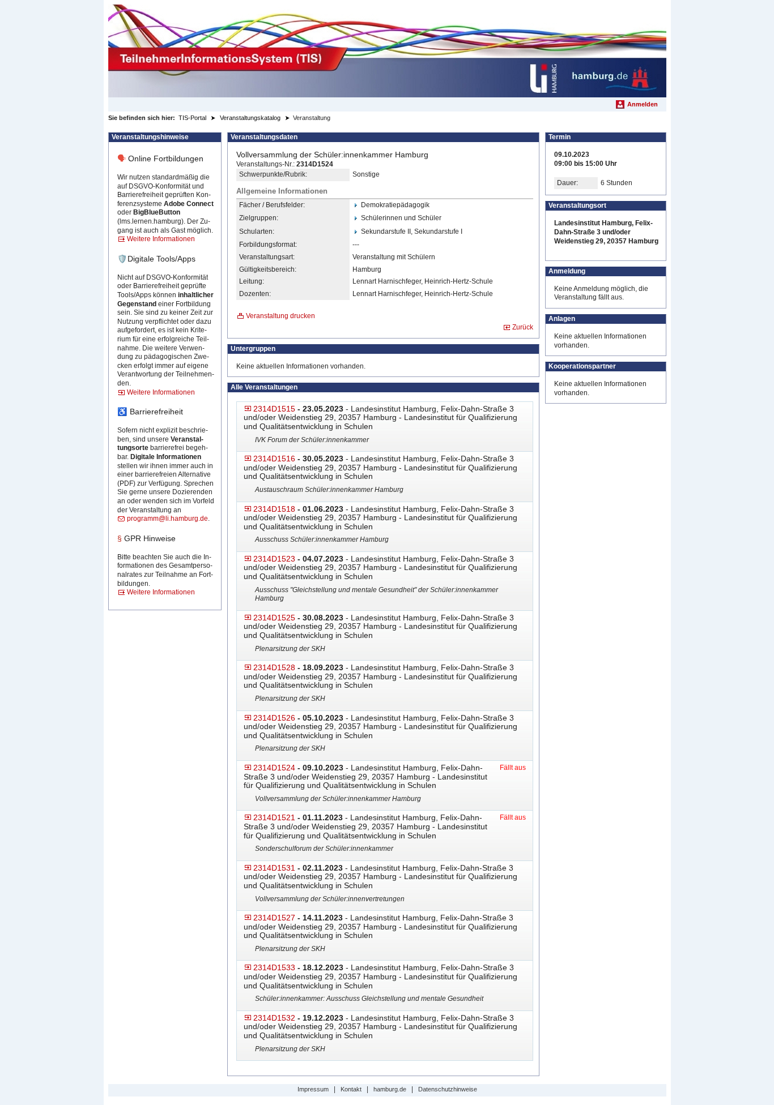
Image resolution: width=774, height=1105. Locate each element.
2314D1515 (274, 408)
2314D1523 (274, 558)
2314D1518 (274, 508)
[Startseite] (387, 51)
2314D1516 (274, 458)
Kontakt (351, 1089)
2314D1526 (274, 717)
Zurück (522, 327)
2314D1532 (274, 1017)
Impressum (313, 1089)
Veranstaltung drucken (280, 316)
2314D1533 (274, 967)
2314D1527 (274, 917)
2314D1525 (274, 617)
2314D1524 (274, 767)
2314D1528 (274, 667)
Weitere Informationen (161, 239)
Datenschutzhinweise (447, 1089)
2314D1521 (274, 817)
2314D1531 (274, 867)
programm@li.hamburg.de (167, 518)
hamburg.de (389, 1089)
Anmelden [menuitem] (642, 104)
